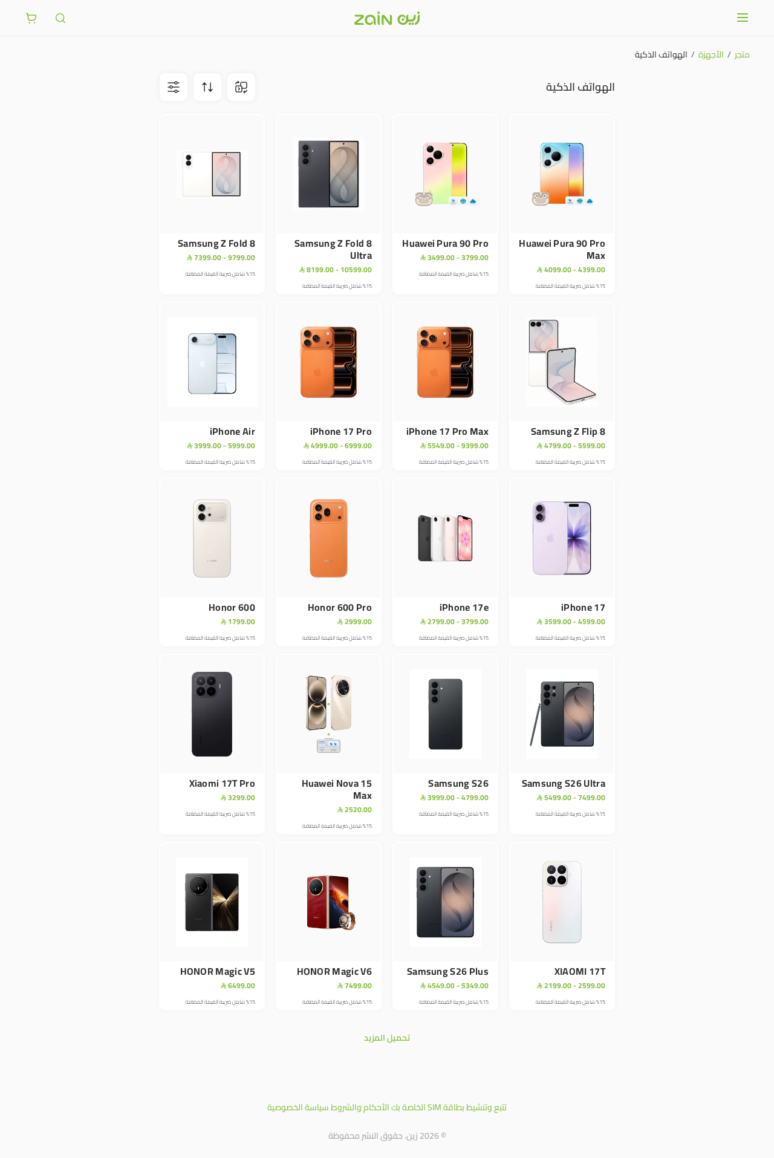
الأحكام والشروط (360, 1107)
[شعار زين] (387, 18)
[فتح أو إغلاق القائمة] (742, 17)
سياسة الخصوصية (298, 1107)
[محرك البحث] (60, 18)
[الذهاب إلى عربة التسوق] (31, 18)
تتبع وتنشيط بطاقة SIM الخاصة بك (449, 1107)
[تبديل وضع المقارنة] (241, 87)
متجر (742, 54)
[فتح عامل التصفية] (207, 87)
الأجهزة (711, 54)
